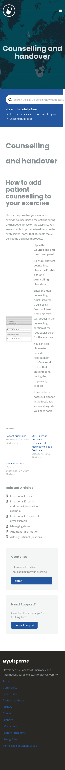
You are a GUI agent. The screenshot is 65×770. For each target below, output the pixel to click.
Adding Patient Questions (26, 537)
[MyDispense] (9, 10)
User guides (10, 739)
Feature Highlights (14, 732)
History (7, 706)
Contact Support (24, 625)
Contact (8, 713)
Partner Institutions (15, 700)
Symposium (10, 694)
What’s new (10, 726)
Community (10, 687)
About (7, 681)
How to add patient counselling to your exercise (30, 569)
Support (8, 719)
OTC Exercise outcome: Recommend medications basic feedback (42, 443)
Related (17, 580)
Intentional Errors (21, 496)
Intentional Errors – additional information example (24, 506)
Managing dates (20, 526)
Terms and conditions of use (20, 745)
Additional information (24, 531)
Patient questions (16, 435)
